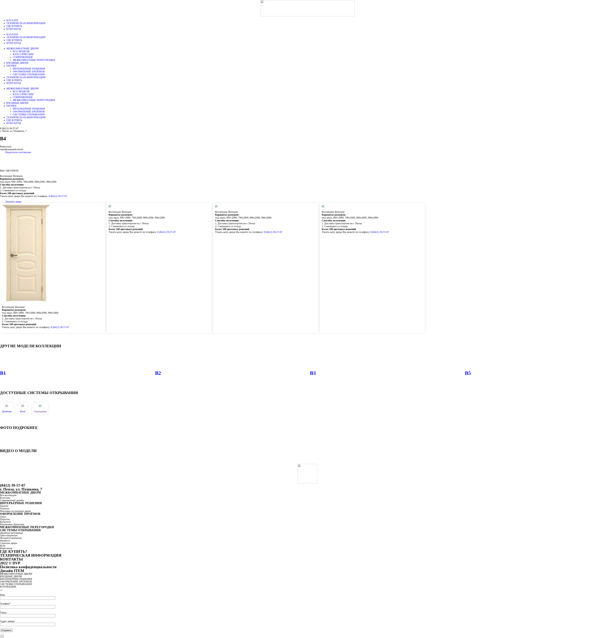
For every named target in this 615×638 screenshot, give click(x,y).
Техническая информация (25, 23)
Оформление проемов (16, 581)
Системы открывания (29, 74)
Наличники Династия (12, 524)
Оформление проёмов (29, 71)
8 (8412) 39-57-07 (9, 128)
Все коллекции (8, 495)
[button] (15, 152)
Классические (23, 54)
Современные (23, 57)
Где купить (14, 26)
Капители (5, 521)
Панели (4, 506)
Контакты (13, 29)
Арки (3, 516)
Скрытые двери (8, 543)
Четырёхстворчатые (11, 538)
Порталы (5, 519)
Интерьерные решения (29, 68)
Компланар (6, 548)
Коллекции (8, 586)
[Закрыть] (1, 590)
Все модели (21, 51)
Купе (2, 545)
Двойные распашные (11, 532)
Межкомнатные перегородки (34, 60)
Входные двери (17, 63)
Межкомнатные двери (22, 48)
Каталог (12, 20)
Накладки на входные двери (15, 511)
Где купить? (13, 551)
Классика (5, 497)
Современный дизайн (12, 500)
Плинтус (5, 508)
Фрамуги (5, 540)
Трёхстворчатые (9, 535)
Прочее (11, 65)
